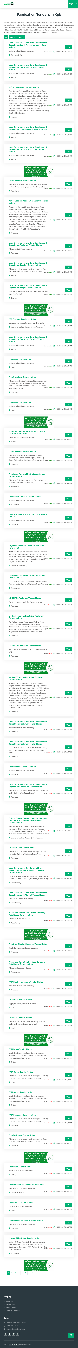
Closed (21, 37)
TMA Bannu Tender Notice (20, 1167)
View (68, 47)
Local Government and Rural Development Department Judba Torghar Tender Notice (28, 128)
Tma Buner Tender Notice (20, 1000)
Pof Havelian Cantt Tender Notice (24, 87)
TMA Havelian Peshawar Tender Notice (26, 1185)
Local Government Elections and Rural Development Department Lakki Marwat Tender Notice (26, 870)
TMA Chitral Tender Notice (21, 1072)
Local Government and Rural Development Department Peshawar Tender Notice (28, 244)
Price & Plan (10, 1304)
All (6, 37)
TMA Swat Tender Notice (20, 359)
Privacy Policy (11, 1307)
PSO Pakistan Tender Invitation (22, 319)
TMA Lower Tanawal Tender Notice (25, 496)
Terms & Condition (13, 1310)
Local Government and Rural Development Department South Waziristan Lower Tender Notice (28, 45)
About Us (9, 1301)
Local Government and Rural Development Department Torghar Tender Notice (28, 264)
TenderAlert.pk (14, 1344)
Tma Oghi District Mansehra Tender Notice (28, 944)
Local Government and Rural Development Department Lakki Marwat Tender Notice (28, 894)
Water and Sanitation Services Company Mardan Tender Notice (27, 432)
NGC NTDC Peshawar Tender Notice (25, 598)
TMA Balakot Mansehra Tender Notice (26, 982)
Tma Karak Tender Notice (20, 1018)
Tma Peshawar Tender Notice (22, 848)
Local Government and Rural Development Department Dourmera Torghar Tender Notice (28, 67)
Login (71, 4)
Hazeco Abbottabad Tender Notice (24, 1238)
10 (36, 1273)
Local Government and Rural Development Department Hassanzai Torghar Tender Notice (28, 149)
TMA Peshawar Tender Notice (22, 767)
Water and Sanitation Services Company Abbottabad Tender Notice (27, 914)
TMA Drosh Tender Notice (20, 1049)
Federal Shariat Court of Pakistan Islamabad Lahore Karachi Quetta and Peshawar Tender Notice (28, 820)
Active (12, 37)
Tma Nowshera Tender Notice (22, 181)
